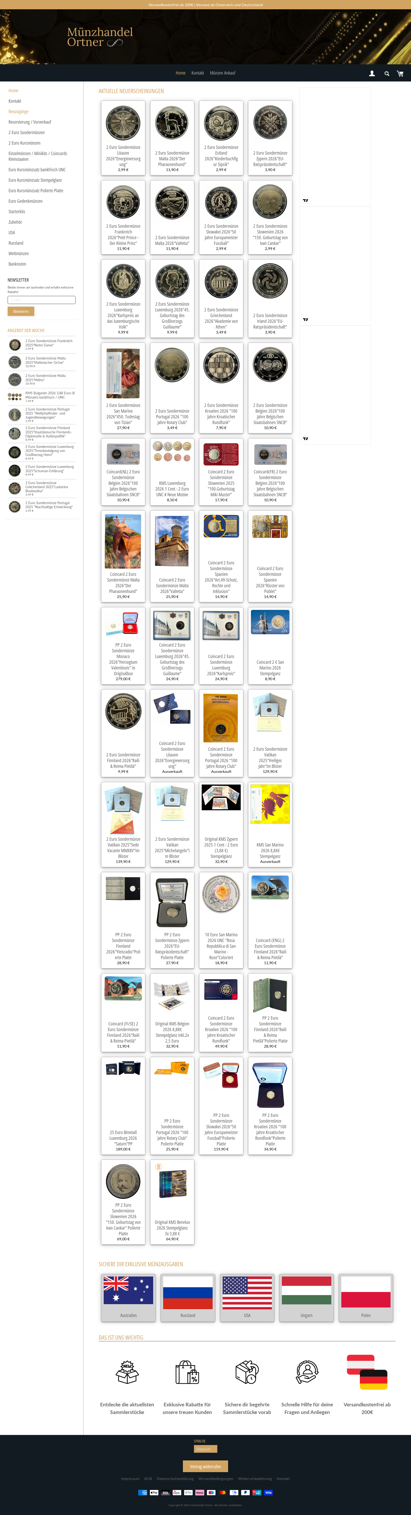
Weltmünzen (19, 253)
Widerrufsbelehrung (255, 1478)
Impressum (130, 1478)
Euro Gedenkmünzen (26, 201)
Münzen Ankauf (222, 73)
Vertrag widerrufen (205, 1466)
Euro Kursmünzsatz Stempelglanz (35, 180)
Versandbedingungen (215, 1478)
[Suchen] (387, 73)
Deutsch (203, 1449)
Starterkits (17, 211)
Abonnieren (21, 311)
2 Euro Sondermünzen (27, 132)
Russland (16, 243)
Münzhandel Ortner (201, 1505)
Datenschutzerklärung (175, 1478)
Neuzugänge (19, 111)
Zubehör (15, 222)
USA (12, 232)
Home (181, 73)
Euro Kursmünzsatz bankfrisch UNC (37, 169)
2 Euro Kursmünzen (24, 143)
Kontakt (197, 73)
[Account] (372, 74)
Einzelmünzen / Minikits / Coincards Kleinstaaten (38, 156)
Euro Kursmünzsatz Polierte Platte (36, 190)
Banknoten (17, 264)
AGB (148, 1478)
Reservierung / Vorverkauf (30, 122)
